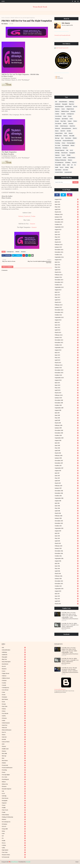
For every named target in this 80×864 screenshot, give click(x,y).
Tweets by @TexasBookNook (62, 35)
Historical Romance (66, 128)
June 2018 (66, 445)
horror (61, 167)
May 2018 (66, 448)
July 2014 (66, 563)
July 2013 (66, 593)
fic (75, 164)
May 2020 (66, 387)
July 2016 (66, 503)
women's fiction (59, 172)
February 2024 (66, 274)
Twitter (33, 216)
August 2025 (66, 229)
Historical (57, 128)
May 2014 (66, 568)
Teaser (63, 155)
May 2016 (66, 508)
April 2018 (66, 450)
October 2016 (66, 495)
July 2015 (66, 533)
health (56, 167)
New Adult (71, 135)
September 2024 (66, 257)
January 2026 (66, 217)
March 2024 (66, 272)
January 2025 (66, 247)
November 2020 (66, 372)
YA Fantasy (67, 162)
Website (20, 216)
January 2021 (66, 367)
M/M (65, 133)
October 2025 (66, 224)
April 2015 (66, 541)
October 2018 (66, 435)
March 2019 (66, 423)
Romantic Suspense (59, 150)
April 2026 (66, 209)
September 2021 (66, 347)
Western (70, 160)
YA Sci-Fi (74, 162)
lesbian (67, 167)
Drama (69, 116)
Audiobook (57, 104)
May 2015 (66, 538)
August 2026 (66, 199)
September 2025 (66, 227)
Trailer (64, 157)
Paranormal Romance (68, 140)
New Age (57, 138)
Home (3, 1)
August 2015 (66, 531)
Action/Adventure (63, 101)
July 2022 (66, 322)
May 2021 (66, 357)
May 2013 (66, 598)
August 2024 (66, 259)
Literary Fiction (58, 133)
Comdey (57, 113)
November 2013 (66, 583)
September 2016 (66, 498)
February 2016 (66, 515)
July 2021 (66, 352)
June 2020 (66, 385)
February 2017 (66, 485)
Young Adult (58, 164)
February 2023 (66, 305)
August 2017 (66, 470)
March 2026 (66, 212)
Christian (73, 111)
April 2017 (66, 480)
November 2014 (66, 553)
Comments (60, 78)
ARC (56, 101)
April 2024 (66, 269)
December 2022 (66, 310)
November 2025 (66, 222)
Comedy (63, 113)
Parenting (57, 143)
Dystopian (57, 118)
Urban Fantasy (71, 157)
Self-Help (57, 152)
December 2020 (66, 370)
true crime (65, 169)
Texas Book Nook (40, 7)
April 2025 (66, 239)
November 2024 (66, 252)
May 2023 (66, 297)
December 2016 (66, 490)
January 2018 (66, 458)
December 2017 (66, 460)
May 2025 (66, 237)
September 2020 (66, 377)
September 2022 (66, 317)
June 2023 (66, 295)
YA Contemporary (59, 162)
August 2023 (66, 289)
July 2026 (66, 202)
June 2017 (66, 475)
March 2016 (66, 513)
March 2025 (66, 242)
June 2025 (66, 234)
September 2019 (66, 407)
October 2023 (66, 284)
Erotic (71, 118)
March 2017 (66, 483)
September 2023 (66, 287)
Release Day (58, 147)
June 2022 (66, 325)
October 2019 (66, 405)
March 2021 (66, 362)
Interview (62, 130)
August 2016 (66, 500)
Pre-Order (57, 145)
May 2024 (66, 267)
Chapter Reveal (70, 109)
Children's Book (65, 111)
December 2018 (66, 430)
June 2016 (66, 505)
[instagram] (77, 1)
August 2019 (66, 410)
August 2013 (66, 591)
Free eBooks (58, 123)
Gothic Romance (64, 126)
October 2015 (66, 526)
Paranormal (58, 140)
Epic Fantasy (65, 118)
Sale (67, 150)
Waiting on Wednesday (60, 160)
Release (72, 145)
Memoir (70, 133)
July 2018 (66, 443)
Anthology (71, 101)
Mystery (65, 135)
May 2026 (66, 207)
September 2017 (66, 468)
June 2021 (66, 355)
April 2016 (66, 510)
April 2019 (66, 420)
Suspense (57, 155)
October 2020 (66, 375)
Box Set (75, 106)
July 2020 (66, 382)
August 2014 (66, 561)
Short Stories (64, 152)
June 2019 (66, 415)
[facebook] (72, 1)
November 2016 (66, 493)
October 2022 (66, 315)
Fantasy (69, 121)
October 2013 (66, 586)
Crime (64, 116)
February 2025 (66, 244)
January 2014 (66, 578)
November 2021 (66, 342)
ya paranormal (68, 172)
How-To (75, 128)
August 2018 (66, 440)
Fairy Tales (63, 121)
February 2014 (66, 576)
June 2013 (66, 596)
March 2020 (66, 392)
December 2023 (66, 279)
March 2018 (66, 453)
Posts (58, 76)
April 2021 (66, 360)
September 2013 (66, 588)
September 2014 (66, 558)
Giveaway (71, 123)
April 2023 (66, 300)
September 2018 (66, 438)
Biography (64, 104)
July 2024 (66, 262)
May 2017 (66, 478)
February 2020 (66, 395)
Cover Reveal (58, 116)
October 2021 (66, 345)
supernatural (58, 169)
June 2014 (66, 566)
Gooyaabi (28, 861)
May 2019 (66, 418)
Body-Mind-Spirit (59, 106)
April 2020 (66, 390)
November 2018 (66, 433)
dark (68, 164)
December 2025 (66, 219)
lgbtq (72, 167)
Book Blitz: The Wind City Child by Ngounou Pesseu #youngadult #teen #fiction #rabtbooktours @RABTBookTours (70, 626)
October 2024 (66, 254)
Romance (7, 17)
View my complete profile (67, 25)
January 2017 (66, 488)
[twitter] (75, 1)
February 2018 (66, 455)
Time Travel (58, 157)
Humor (57, 130)
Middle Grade (58, 135)
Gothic (56, 126)
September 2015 (66, 528)
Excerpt (57, 121)
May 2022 (66, 327)
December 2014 (66, 551)
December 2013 (66, 581)
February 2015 (66, 546)
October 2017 (66, 465)
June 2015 (66, 536)
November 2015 (66, 523)
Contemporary (10, 251)
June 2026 (66, 204)
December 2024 (66, 249)
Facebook (27, 216)
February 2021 (66, 365)
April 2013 (66, 601)
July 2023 (66, 292)
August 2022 (66, 320)
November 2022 (66, 312)
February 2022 (66, 335)
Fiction (75, 121)
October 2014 (66, 556)
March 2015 (66, 543)
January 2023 (66, 307)
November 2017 (66, 463)
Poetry (63, 143)
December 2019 (66, 400)
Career (63, 109)
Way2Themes (14, 861)
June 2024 (66, 264)
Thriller (68, 155)
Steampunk (72, 152)
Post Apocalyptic (71, 143)
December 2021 (66, 340)
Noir (62, 138)
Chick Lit (57, 111)
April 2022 (66, 330)
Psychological (65, 145)
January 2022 (66, 337)
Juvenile (69, 130)
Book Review (68, 106)
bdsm (64, 164)
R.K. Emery (5, 23)
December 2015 (66, 520)
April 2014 (66, 571)
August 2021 (66, 350)
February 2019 (66, 425)
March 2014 (66, 573)
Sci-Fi (71, 150)
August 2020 (66, 380)
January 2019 (66, 428)
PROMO (17, 251)
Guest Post (72, 126)
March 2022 (66, 332)
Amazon (32, 223)
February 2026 (66, 214)
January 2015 (66, 548)
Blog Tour (71, 104)
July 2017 (66, 473)
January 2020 (66, 397)
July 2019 (66, 413)
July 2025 (66, 232)
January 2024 (66, 277)
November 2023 (66, 282)
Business (57, 109)
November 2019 (66, 402)
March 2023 (66, 302)
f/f (71, 164)
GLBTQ (65, 123)
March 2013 (66, 603)
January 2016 (66, 518)
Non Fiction (68, 138)
